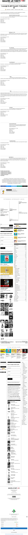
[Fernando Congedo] (7, 335)
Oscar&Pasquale (13, 450)
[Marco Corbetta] (2, 309)
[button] (5, 364)
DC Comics (15, 252)
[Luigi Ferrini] (11, 326)
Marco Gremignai (13, 401)
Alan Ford (8, 386)
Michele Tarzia (12, 413)
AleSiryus (12, 447)
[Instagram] (5, 229)
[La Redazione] (2, 301)
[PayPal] (7, 229)
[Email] (8, 229)
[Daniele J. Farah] (7, 309)
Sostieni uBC (23, 423)
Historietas (15, 257)
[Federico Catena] (11, 322)
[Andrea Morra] (7, 326)
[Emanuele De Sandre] (11, 335)
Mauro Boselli (12, 394)
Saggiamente (16, 284)
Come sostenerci (25, 371)
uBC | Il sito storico (24, 424)
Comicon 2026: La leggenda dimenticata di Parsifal (15, 463)
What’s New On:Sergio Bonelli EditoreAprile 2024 (13, 452)
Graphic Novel (16, 256)
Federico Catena (13, 456)
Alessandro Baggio (13, 474)
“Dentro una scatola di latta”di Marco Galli (14, 414)
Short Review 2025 (17, 287)
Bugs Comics (16, 387)
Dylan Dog (18, 388)
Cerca (1, 224)
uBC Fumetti (24, 373)
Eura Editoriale (9, 389)
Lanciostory (9, 393)
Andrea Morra (12, 462)
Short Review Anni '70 (17, 290)
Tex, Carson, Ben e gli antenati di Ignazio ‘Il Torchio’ (15, 482)
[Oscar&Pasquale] (2, 322)
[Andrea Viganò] (2, 339)
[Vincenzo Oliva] (2, 313)
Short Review (15, 299)
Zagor (19, 398)
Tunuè (19, 183)
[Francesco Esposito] (7, 322)
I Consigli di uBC (16, 9)
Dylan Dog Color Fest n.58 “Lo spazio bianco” (15, 408)
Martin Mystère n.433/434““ (14, 421)
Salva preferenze (14, 532)
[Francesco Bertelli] (11, 313)
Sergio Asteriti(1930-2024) (12, 466)
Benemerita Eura (17, 271)
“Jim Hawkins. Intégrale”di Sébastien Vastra (4, 289)
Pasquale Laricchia (13, 407)
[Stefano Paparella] (7, 313)
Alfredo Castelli (11, 386)
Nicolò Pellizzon (9, 182)
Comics (15, 249)
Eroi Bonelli (24, 378)
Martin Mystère (17, 393)
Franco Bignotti (13, 389)
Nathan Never (11, 395)
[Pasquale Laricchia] (11, 296)
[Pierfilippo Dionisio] (11, 305)
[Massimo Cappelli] (7, 296)
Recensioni (15, 265)
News (14, 264)
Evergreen (16, 276)
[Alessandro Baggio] (11, 330)
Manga (15, 261)
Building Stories (12, 457)
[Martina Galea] (2, 330)
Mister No (15, 394)
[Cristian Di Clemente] (11, 309)
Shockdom (24, 182)
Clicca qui (9, 498)
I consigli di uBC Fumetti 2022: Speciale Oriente (4, 215)
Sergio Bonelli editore (15, 396)
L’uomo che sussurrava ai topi (14, 472)
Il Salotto (15, 260)
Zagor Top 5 (16, 295)
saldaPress (20, 182)
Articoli (15, 246)
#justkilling (12, 478)
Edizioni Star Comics (17, 178)
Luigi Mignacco (12, 393)
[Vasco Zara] (7, 305)
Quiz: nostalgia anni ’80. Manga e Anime (15, 469)
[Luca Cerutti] (11, 301)
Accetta (14, 528)
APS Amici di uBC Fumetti (14, 490)
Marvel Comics (9, 394)
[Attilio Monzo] (2, 326)
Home (8, 484)
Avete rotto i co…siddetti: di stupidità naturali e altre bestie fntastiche (15, 439)
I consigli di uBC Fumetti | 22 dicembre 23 (5, 173)
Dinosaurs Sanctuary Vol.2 (19, 354)
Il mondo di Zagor (17, 280)
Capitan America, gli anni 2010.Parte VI (14, 430)
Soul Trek (16, 291)
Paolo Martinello (15, 182)
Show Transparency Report (14, 515)
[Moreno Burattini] (7, 330)
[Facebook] (4, 229)
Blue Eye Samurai (13, 432)
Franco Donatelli (16, 389)
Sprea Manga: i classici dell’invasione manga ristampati (15, 418)
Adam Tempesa (6, 178)
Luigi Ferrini (12, 465)
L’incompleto (24, 404)
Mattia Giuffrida (13, 477)
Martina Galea (12, 468)
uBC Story (16, 294)
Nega (14, 530)
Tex (9, 398)
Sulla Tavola (24, 416)
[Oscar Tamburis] (2, 305)
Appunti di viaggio (17, 268)
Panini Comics (15, 395)
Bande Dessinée (16, 248)
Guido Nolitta (10, 392)
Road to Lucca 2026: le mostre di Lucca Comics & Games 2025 (15, 427)
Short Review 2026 (17, 288)
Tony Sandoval (15, 183)
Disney (15, 253)
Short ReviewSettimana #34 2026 (21, 230)
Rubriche (19, 9)
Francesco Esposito (13, 453)
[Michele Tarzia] (9, 414)
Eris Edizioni (22, 178)
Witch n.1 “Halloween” (21, 233)
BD (10, 387)
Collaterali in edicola (10, 388)
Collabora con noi (25, 370)
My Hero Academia (13, 475)
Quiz (15, 283)
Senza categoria (16, 298)
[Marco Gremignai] (2, 296)
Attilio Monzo (12, 459)
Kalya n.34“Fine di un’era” (12, 448)
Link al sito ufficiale (2, 22)
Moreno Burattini (13, 471)
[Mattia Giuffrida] (2, 335)
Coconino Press (11, 178)
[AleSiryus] (11, 317)
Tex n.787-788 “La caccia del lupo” (15, 460)
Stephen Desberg (10, 183)
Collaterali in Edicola (17, 275)
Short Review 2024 (25, 408)
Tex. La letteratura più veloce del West (15, 405)
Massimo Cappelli (9, 9)
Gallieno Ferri (9, 390)
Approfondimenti (16, 245)
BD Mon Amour (17, 269)
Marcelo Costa (4, 182)
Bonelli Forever (17, 272)
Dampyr (14, 388)
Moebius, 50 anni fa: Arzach (22, 237)
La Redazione (12, 410)
